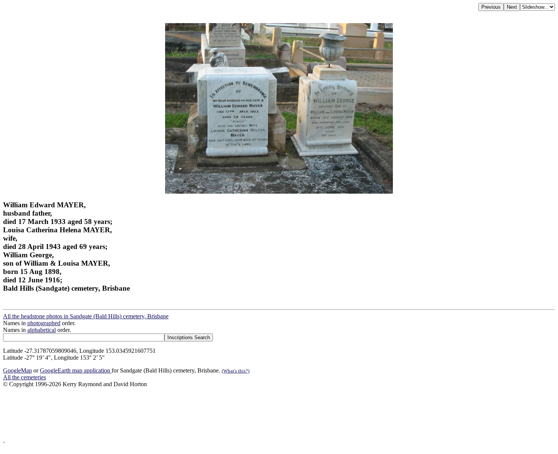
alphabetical (41, 330)
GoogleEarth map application (76, 370)
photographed (43, 323)
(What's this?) (235, 371)
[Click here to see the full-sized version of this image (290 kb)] (279, 191)
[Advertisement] (231, 414)
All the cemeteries (24, 377)
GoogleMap (17, 370)
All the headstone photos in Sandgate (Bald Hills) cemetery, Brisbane (86, 316)
